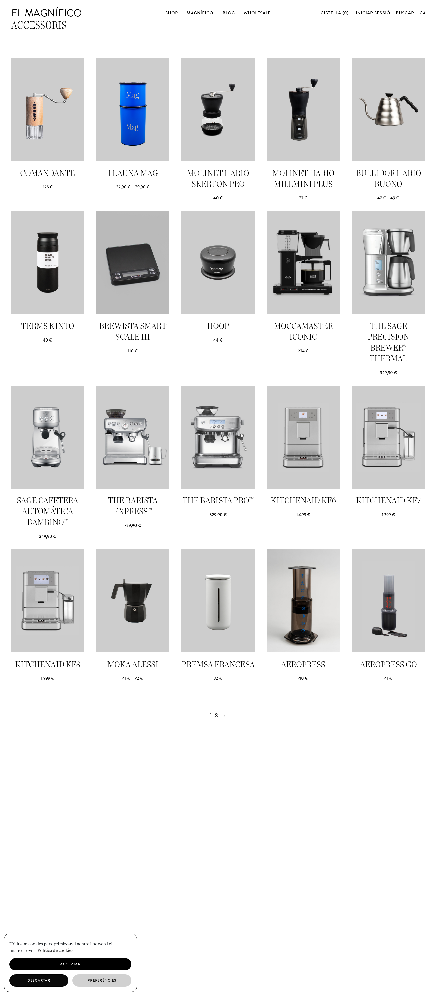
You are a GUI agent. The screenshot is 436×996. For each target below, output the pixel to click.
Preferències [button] (102, 980)
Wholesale (257, 12)
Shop (171, 12)
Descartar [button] (38, 980)
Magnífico (200, 12)
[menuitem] (423, 13)
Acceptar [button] (70, 964)
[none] (422, 12)
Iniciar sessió (373, 13)
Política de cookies (55, 950)
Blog (229, 12)
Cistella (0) (335, 13)
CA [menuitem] (423, 13)
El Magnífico (46, 13)
